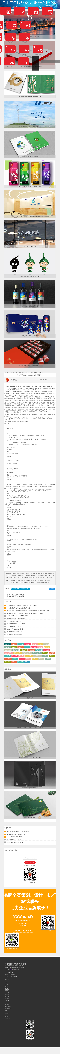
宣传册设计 (8, 659)
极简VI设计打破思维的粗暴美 (14, 634)
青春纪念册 (39, 650)
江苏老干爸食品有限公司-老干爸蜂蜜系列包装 (30, 186)
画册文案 (47, 659)
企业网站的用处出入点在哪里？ (17, 596)
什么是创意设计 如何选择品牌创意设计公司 (18, 608)
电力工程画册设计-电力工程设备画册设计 (30, 126)
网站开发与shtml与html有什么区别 (20, 588)
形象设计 (27, 661)
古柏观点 (14, 644)
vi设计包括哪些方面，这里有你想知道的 (17, 616)
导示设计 (14, 656)
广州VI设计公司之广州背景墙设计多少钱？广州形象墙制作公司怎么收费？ (26, 613)
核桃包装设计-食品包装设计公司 (30, 336)
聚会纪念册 (16, 650)
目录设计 (20, 661)
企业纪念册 (8, 650)
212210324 (11, 978)
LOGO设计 (7, 656)
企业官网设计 (37, 656)
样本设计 (34, 659)
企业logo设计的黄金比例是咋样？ (16, 629)
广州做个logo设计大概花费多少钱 (16, 618)
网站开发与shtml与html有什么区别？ (34, 372)
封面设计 (14, 661)
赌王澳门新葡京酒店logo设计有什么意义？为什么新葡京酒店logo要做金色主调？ (28, 610)
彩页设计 (41, 659)
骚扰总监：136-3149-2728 (23, 930)
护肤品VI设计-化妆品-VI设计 (30, 246)
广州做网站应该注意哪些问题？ (15, 631)
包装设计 (34, 644)
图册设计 (28, 659)
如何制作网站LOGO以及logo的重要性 (16, 623)
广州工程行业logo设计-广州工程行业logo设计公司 (30, 216)
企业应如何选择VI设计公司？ (14, 626)
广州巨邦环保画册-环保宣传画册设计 (30, 156)
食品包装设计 (8, 653)
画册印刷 (7, 661)
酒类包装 (45, 653)
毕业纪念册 (23, 650)
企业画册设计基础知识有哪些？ (15, 621)
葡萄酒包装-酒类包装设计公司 (30, 306)
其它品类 (51, 653)
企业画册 (46, 644)
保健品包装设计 (37, 653)
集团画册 (14, 647)
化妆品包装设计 (27, 653)
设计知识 (15, 372)
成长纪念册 (31, 650)
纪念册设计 (28, 644)
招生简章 (46, 647)
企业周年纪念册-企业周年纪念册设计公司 (30, 96)
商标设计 (21, 656)
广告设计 (51, 656)
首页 (11, 372)
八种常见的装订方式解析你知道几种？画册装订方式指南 (22, 605)
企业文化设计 (28, 656)
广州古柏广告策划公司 (8, 0)
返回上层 (51, 588)
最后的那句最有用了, (13, 391)
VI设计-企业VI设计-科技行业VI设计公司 (30, 276)
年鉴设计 (40, 647)
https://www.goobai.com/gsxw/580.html (28, 582)
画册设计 (20, 644)
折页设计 (33, 647)
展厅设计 (45, 656)
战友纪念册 (46, 650)
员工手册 (20, 647)
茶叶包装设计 (17, 653)
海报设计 (15, 659)
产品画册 (7, 647)
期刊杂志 (27, 647)
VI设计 (40, 644)
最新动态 (21, 372)
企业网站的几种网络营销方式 (16, 594)
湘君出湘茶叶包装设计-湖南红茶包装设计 (30, 366)
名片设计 (21, 659)
